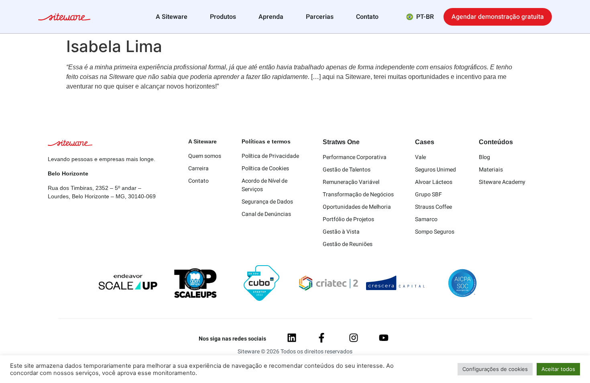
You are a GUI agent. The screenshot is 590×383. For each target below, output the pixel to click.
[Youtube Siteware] (384, 338)
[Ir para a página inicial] (64, 18)
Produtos (223, 17)
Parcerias (320, 17)
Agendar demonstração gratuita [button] (498, 17)
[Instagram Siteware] (353, 338)
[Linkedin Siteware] (292, 338)
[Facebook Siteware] (321, 338)
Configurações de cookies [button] (495, 369)
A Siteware (171, 17)
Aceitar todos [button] (558, 369)
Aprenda (270, 17)
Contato (367, 17)
